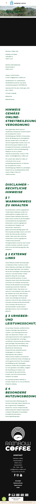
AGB (18, 487)
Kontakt (18, 481)
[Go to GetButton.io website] (4, 502)
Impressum (18, 485)
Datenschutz (18, 483)
